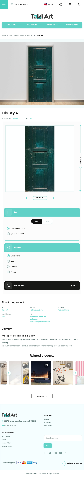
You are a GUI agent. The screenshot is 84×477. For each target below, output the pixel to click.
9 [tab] (46, 387)
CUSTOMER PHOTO (72, 25)
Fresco (13, 272)
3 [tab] (30, 387)
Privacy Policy (6, 443)
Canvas (14, 267)
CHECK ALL (40, 396)
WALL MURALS (11, 25)
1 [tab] (25, 387)
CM (47, 221)
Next (75, 373)
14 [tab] (59, 387)
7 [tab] (41, 387)
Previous (9, 373)
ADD (47, 445)
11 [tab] (51, 387)
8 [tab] (43, 387)
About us (46, 419)
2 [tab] (27, 387)
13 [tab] (56, 387)
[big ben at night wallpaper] (41, 373)
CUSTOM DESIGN (52, 25)
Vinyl (12, 261)
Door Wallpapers (26, 35)
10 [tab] (48, 387)
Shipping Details (7, 446)
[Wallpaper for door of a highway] (19, 373)
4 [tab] (33, 387)
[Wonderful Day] (63, 373)
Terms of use (6, 436)
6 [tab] (38, 387)
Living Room (48, 425)
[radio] (42, 228)
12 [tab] (54, 387)
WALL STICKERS (32, 25)
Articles (4, 440)
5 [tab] (35, 387)
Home (4, 35)
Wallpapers (13, 35)
